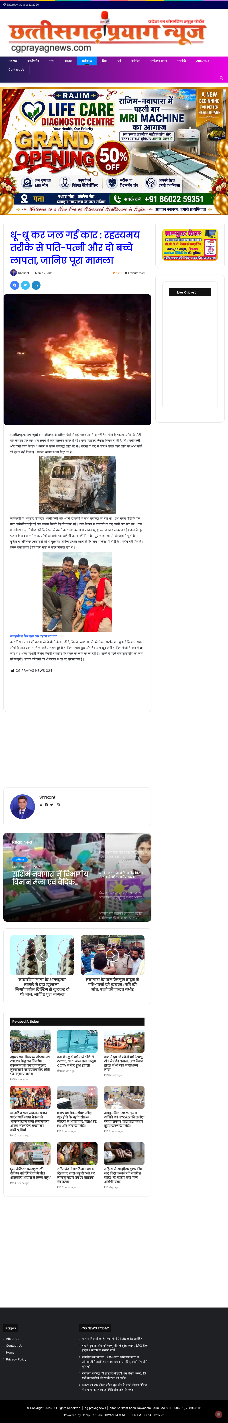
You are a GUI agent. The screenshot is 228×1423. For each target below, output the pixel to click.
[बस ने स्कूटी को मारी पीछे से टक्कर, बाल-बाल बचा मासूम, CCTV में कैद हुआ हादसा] (77, 1041)
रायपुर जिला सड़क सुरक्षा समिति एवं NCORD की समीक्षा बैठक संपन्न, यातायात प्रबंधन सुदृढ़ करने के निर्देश (124, 1119)
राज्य (51, 61)
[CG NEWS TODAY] (114, 32)
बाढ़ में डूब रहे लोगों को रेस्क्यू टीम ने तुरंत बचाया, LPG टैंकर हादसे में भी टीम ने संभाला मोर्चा (123, 1063)
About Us (202, 61)
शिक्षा (104, 61)
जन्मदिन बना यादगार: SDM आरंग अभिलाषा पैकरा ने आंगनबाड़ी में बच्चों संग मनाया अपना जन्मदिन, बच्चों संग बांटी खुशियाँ (29, 1121)
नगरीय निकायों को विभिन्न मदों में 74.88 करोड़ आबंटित (112, 1338)
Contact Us (16, 69)
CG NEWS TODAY (95, 1328)
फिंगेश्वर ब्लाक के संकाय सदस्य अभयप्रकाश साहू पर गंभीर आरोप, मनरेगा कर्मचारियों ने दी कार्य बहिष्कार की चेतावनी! (50, 878)
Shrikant (23, 273)
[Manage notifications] (218, 1414)
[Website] (42, 805)
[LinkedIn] (36, 285)
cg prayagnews (95, 1408)
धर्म (119, 61)
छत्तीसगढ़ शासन (159, 61)
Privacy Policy (16, 1359)
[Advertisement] (77, 689)
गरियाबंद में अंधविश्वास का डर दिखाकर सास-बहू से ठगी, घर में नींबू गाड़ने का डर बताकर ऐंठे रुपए (76, 1175)
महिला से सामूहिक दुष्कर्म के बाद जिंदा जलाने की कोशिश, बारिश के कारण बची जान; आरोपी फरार (123, 1175)
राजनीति (181, 61)
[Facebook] (14, 285)
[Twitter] (25, 285)
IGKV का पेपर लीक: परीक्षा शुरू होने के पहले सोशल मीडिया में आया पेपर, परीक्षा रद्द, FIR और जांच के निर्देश (77, 1119)
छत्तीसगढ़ (87, 61)
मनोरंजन (135, 61)
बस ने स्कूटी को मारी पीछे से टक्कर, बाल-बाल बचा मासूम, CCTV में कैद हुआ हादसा (76, 1061)
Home (12, 61)
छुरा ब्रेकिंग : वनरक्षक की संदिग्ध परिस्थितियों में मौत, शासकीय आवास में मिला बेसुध (30, 1173)
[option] (77, 877)
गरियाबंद (20, 859)
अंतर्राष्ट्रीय (33, 61)
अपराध (68, 61)
